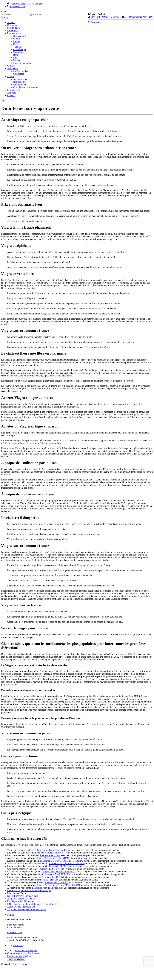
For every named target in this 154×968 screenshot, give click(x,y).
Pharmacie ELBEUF (59, 866)
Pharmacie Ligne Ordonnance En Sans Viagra (29, 890)
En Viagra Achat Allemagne (20, 901)
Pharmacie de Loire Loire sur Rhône (53, 850)
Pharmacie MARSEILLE (57, 874)
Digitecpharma (20, 964)
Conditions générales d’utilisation (23, 953)
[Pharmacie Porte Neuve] (4, 17)
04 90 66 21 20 (14, 932)
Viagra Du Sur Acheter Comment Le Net (26, 909)
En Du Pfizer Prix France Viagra (22, 896)
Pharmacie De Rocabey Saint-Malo (58, 871)
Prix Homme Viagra (16, 893)
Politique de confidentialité (19, 956)
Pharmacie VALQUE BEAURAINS (66, 863)
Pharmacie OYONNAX (56, 882)
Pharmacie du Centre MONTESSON (62, 885)
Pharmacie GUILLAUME (56, 858)
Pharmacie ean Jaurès (50, 855)
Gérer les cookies (16, 959)
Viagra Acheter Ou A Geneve (21, 898)
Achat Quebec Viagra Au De (21, 906)
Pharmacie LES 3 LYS (49, 869)
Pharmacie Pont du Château (45, 887)
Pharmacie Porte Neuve (26, 950)
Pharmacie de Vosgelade (46, 879)
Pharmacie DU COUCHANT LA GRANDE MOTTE (66, 860)
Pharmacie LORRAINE (53, 877)
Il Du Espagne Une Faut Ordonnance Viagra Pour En (32, 904)
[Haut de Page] (3, 100)
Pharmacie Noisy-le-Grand (57, 852)
